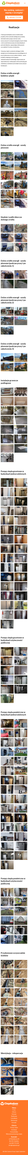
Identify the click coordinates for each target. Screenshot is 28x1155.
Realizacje (14, 1116)
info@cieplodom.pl (14, 1145)
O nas (14, 1110)
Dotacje (14, 1114)
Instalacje (14, 1129)
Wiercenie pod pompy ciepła (14, 1134)
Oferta (14, 1112)
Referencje (14, 1120)
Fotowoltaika (14, 1132)
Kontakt (14, 1122)
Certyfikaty (14, 1118)
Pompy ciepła (14, 1127)
